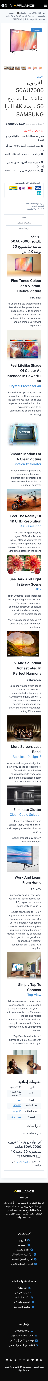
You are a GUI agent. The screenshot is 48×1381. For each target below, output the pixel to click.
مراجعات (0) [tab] (24, 228)
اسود (19, 1099)
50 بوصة (17, 1111)
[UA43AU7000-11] (24, 42)
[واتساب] (11, 1360)
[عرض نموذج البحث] (10, 5)
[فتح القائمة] (45, 5)
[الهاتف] (24, 1360)
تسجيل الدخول (24, 1161)
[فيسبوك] (37, 1360)
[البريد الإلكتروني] (41, 1360)
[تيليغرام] (20, 1360)
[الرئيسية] (44, 13)
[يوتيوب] (7, 1360)
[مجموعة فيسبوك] (32, 1360)
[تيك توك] (15, 1360)
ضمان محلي (15, 1116)
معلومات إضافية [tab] (24, 222)
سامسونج (30, 209)
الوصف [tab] (24, 217)
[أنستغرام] (28, 1360)
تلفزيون (40, 76)
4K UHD (17, 1105)
